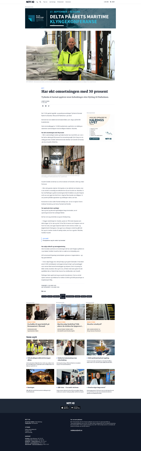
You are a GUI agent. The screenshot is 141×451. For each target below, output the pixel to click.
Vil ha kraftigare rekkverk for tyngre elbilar (38, 359)
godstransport (70, 296)
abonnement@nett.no (37, 444)
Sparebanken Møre (32, 331)
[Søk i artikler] (40, 2)
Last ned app (52, 1)
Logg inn (106, 1)
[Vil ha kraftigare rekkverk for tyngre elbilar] (40, 347)
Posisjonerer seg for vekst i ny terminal (54, 240)
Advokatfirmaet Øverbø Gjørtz (66, 331)
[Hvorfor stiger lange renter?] (101, 377)
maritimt (50, 296)
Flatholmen (56, 296)
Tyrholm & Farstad (63, 296)
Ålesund (83, 296)
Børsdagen (30, 387)
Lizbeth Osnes (45, 101)
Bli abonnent (60, 1)
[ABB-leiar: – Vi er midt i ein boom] (70, 377)
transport (77, 296)
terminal (44, 296)
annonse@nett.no (34, 443)
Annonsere (68, 1)
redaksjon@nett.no (35, 441)
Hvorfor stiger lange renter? (96, 387)
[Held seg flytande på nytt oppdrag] (101, 347)
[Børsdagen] (40, 377)
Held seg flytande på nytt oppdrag (98, 358)
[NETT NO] (31, 2)
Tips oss (45, 1)
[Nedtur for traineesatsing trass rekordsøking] (70, 347)
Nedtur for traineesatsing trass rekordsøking (67, 359)
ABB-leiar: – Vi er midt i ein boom (68, 387)
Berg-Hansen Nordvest (94, 331)
